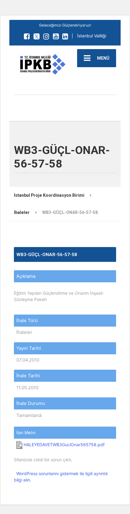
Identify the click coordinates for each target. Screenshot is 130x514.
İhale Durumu (30, 403)
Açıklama (25, 276)
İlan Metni (25, 432)
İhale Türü (27, 320)
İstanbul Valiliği (91, 35)
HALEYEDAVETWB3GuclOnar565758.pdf (63, 444)
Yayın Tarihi (28, 348)
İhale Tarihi (28, 375)
